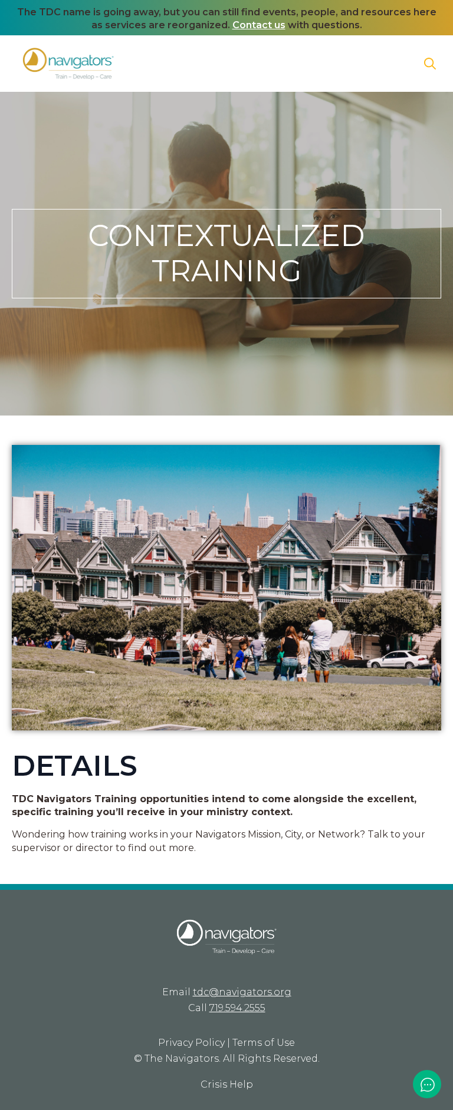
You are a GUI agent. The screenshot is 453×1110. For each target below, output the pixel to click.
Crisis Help (227, 1084)
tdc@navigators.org (242, 992)
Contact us (258, 25)
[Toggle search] (430, 63)
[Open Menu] (399, 63)
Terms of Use (263, 1042)
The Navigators (182, 1058)
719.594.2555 (237, 1007)
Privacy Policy (191, 1042)
